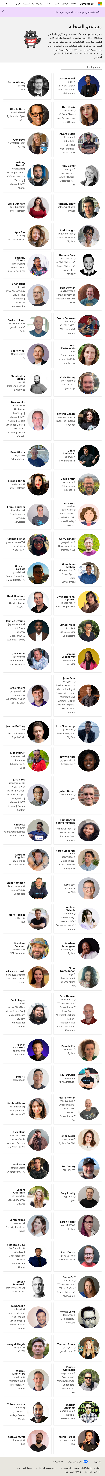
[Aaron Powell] (89, 86)
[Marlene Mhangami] (89, 949)
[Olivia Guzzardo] (38, 977)
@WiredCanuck (67, 1100)
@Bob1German (67, 290)
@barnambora (67, 258)
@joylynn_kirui (68, 760)
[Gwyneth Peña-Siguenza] (89, 602)
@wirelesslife (18, 168)
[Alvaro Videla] (89, 143)
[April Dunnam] (38, 207)
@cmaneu (20, 382)
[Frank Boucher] (38, 515)
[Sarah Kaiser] (89, 1226)
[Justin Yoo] (38, 795)
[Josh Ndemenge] (89, 732)
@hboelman (19, 599)
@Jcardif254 (69, 729)
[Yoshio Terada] (89, 1441)
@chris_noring (68, 380)
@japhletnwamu (16, 624)
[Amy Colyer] (89, 175)
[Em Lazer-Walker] (89, 515)
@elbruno (70, 321)
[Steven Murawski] (38, 1287)
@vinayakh (19, 1347)
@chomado (69, 913)
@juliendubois (68, 794)
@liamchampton (16, 886)
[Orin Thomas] (89, 1014)
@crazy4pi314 (68, 1225)
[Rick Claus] (38, 1140)
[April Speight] (89, 236)
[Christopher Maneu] (38, 383)
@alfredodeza (18, 112)
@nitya (71, 974)
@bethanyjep (18, 263)
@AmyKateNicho (16, 142)
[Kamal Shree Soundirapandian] (89, 830)
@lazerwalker (68, 509)
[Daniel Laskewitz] (89, 456)
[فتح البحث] (6, 3)
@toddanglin (18, 1309)
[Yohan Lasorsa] (38, 1412)
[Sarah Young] (38, 1226)
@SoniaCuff (69, 1280)
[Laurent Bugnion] (38, 860)
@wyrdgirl (70, 169)
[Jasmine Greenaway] (89, 659)
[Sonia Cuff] (89, 1287)
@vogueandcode (66, 233)
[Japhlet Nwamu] (38, 631)
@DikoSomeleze (16, 1248)
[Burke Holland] (38, 326)
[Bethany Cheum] (38, 265)
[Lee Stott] (89, 888)
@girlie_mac (69, 1347)
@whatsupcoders (66, 828)
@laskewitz (69, 456)
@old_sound (69, 137)
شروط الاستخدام (25, 1468)
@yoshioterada (67, 1440)
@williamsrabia (17, 1106)
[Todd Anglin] (38, 1317)
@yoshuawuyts (17, 1440)
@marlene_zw (68, 949)
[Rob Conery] (89, 1168)
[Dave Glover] (38, 456)
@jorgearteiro (18, 691)
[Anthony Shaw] (89, 207)
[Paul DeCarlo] (89, 1079)
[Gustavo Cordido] (38, 573)
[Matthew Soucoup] (38, 949)
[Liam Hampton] (38, 888)
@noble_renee (68, 1139)
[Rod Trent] (38, 1168)
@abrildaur (69, 110)
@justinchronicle (16, 782)
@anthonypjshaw (66, 206)
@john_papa (69, 681)
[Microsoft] (100, 4)
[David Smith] (89, 484)
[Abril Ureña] (89, 115)
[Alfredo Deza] (38, 115)
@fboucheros (18, 510)
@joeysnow (19, 656)
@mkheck (20, 918)
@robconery (69, 1169)
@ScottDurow (68, 1255)
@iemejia (70, 628)
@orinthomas (68, 999)
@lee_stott (70, 888)
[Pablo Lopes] (38, 1014)
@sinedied (19, 1407)
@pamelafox (69, 1049)
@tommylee (69, 1314)
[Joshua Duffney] (38, 732)
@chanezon (19, 1050)
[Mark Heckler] (38, 919)
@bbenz (21, 287)
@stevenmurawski (15, 1287)
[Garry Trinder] (89, 545)
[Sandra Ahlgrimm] (38, 1197)
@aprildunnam (17, 206)
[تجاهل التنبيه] (3, 11)
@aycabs (20, 235)
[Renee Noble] (89, 1140)
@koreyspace (68, 856)
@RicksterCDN (17, 1135)
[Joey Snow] (38, 659)
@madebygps (68, 602)
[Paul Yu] (38, 1079)
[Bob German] (89, 295)
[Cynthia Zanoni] (89, 419)
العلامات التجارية (93, 1472)
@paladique (69, 660)
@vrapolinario (68, 1373)
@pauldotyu (19, 1079)
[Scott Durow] (89, 1256)
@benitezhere (18, 484)
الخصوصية (67, 1468)
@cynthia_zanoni (66, 417)
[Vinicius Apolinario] (89, 1380)
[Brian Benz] (38, 295)
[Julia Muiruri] (38, 760)
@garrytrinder (68, 542)
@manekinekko (67, 1410)
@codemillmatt (17, 949)
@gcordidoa (19, 572)
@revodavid (69, 482)
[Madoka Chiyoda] (89, 919)
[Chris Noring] (89, 383)
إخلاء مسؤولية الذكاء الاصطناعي (87, 1468)
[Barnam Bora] (89, 265)
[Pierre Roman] (89, 1109)
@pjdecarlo (69, 1077)
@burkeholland (17, 323)
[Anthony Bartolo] (38, 175)
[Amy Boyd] (38, 143)
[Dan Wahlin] (38, 419)
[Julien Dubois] (89, 795)
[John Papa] (89, 696)
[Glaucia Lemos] (38, 545)
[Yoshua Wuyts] (38, 1441)
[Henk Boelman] (38, 602)
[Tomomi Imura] (89, 1348)
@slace (71, 81)
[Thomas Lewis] (89, 1317)
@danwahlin (18, 405)
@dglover (20, 455)
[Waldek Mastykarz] (38, 1380)
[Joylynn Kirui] (89, 760)
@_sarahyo (19, 1223)
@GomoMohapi (67, 570)
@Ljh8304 (20, 827)
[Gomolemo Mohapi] (89, 573)
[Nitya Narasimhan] (89, 977)
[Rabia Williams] (38, 1109)
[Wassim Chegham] (89, 1412)
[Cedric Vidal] (38, 354)
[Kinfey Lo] (38, 830)
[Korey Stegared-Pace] (89, 860)
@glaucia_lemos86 (15, 542)
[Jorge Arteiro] (38, 696)
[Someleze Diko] (38, 1256)
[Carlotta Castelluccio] (89, 354)
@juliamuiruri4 (17, 756)
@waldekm (19, 1377)
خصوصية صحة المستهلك (47, 1468)
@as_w (21, 85)
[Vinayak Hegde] (38, 1348)
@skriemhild (18, 1195)
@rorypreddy (68, 1196)
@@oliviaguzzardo (15, 974)
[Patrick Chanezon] (38, 1050)
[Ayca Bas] (38, 236)
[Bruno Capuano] (89, 326)
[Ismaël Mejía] (89, 631)
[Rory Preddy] (89, 1197)
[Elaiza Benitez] (38, 484)
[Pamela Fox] (89, 1050)
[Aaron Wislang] (38, 86)
